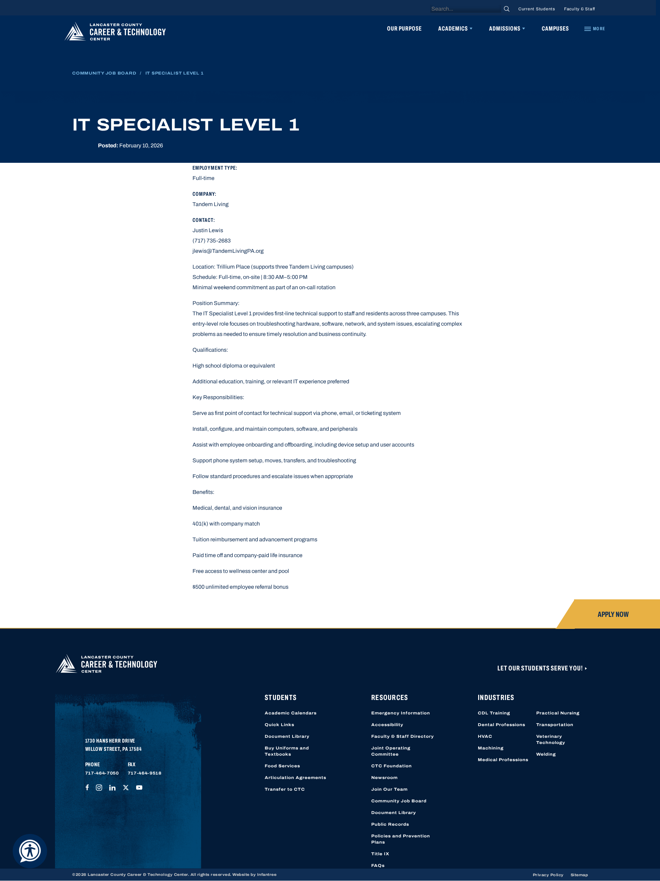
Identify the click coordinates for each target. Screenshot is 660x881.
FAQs (378, 865)
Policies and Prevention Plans (400, 839)
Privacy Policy (548, 875)
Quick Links (279, 724)
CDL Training (494, 713)
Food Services (282, 766)
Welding (546, 754)
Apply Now (613, 614)
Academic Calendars (291, 713)
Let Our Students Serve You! (540, 668)
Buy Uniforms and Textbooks (287, 751)
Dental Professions (501, 724)
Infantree (267, 874)
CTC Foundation (391, 766)
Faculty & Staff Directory (402, 736)
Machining (491, 748)
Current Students (536, 9)
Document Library (287, 736)
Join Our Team (389, 789)
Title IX (380, 853)
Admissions (504, 28)
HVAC (485, 736)
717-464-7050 (102, 773)
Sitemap (579, 875)
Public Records (390, 824)
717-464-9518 (145, 773)
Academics (453, 28)
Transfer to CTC (285, 789)
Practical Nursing (558, 713)
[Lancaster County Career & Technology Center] (115, 33)
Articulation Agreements (295, 777)
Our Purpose (404, 28)
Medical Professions (503, 759)
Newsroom (384, 777)
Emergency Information (400, 713)
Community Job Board (104, 73)
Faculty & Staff (579, 9)
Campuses (555, 28)
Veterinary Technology (550, 739)
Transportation (554, 724)
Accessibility (387, 724)
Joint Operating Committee (390, 751)
